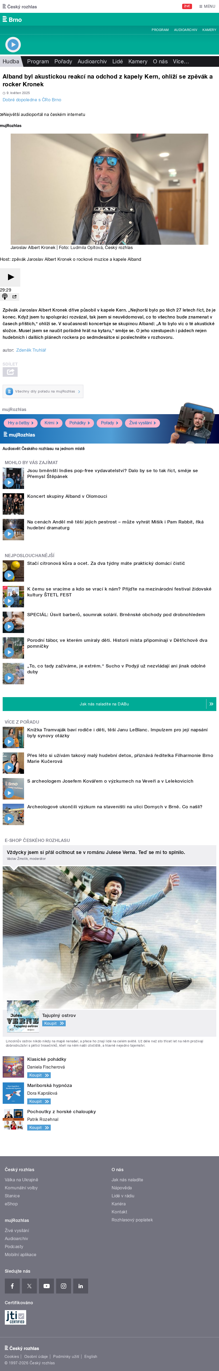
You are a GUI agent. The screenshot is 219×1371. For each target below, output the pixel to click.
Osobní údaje (36, 1356)
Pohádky (77, 422)
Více (181, 61)
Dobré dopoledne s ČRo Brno (32, 99)
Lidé (117, 61)
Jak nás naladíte (127, 1179)
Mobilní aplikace (21, 1254)
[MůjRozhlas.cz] (10, 126)
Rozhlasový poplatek (132, 1219)
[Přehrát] (10, 277)
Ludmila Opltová (87, 247)
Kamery (209, 30)
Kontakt (119, 1211)
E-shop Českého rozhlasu (37, 840)
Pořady (63, 61)
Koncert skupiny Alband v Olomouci (67, 496)
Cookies (12, 1356)
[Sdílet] (14, 297)
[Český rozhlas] (20, 6)
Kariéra (119, 1203)
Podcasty (14, 1246)
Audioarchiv (185, 30)
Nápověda (122, 1187)
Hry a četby (18, 422)
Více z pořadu (22, 722)
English (90, 1356)
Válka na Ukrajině (21, 1179)
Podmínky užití (66, 1356)
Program (160, 30)
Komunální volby (21, 1187)
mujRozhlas (14, 409)
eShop (11, 1203)
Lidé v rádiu (123, 1195)
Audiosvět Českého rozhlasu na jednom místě (44, 448)
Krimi (49, 422)
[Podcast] (5, 297)
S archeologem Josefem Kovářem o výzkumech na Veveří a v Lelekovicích (110, 781)
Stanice (12, 1195)
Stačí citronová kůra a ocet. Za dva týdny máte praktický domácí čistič (106, 563)
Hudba (11, 61)
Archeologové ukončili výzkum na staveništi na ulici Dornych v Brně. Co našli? (115, 806)
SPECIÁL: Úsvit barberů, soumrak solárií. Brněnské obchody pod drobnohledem (116, 614)
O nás (160, 61)
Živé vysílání (140, 422)
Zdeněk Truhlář (31, 350)
